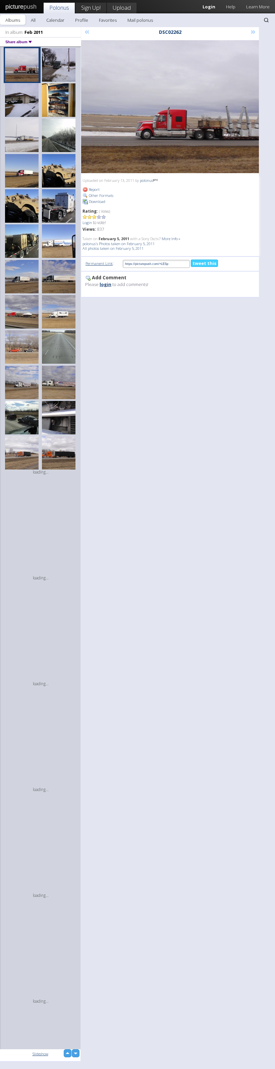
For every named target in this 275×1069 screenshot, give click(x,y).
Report (94, 189)
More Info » (171, 238)
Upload (122, 7)
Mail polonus (140, 20)
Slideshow (40, 1053)
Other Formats (100, 195)
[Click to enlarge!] (170, 106)
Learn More (258, 7)
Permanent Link (99, 263)
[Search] (266, 20)
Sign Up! (91, 7)
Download (96, 201)
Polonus (59, 7)
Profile (81, 20)
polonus (146, 180)
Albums (12, 20)
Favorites (108, 20)
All (33, 20)
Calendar (55, 20)
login (105, 284)
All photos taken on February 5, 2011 (113, 248)
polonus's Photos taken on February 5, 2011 (118, 243)
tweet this (204, 263)
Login (87, 222)
